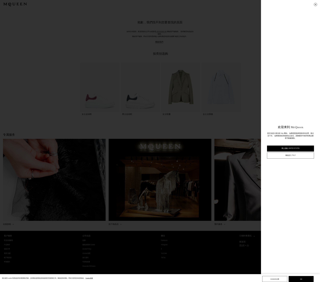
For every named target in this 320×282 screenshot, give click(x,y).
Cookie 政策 (89, 278)
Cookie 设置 (274, 279)
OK (301, 279)
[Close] (315, 4)
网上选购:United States (291, 148)
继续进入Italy (290, 155)
